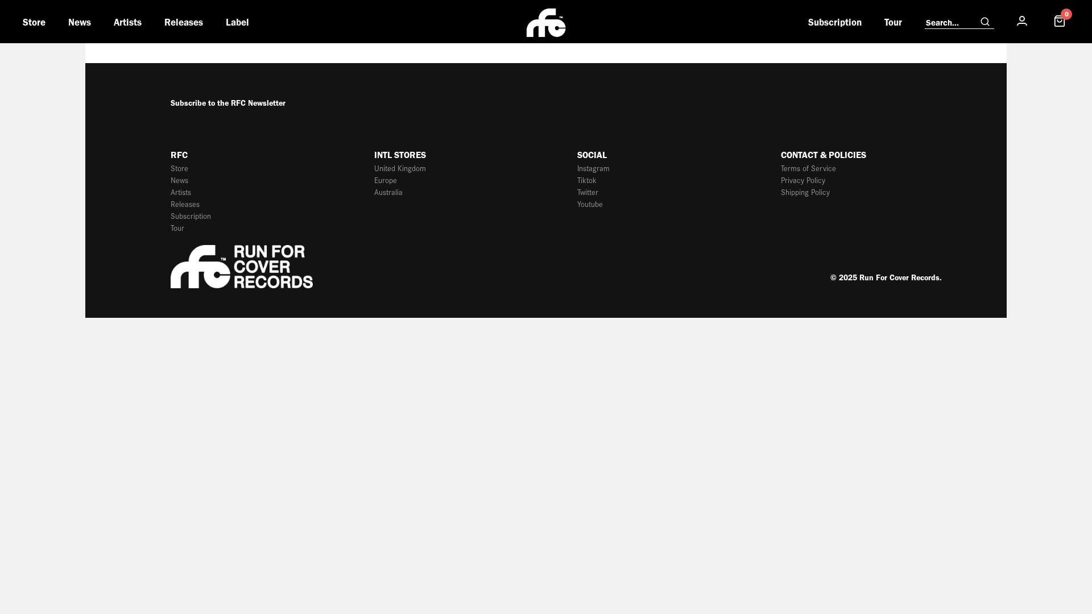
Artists (128, 22)
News (79, 22)
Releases (183, 22)
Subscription (835, 22)
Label (237, 22)
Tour (893, 22)
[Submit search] (985, 22)
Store (34, 22)
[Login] (1022, 21)
